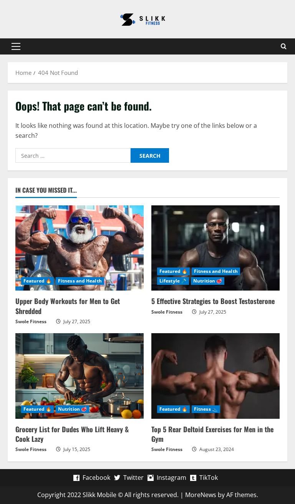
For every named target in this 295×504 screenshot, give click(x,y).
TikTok (208, 477)
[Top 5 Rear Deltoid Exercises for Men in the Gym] (215, 376)
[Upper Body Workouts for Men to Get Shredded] (79, 248)
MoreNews (200, 495)
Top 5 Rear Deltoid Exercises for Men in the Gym (212, 434)
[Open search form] (283, 46)
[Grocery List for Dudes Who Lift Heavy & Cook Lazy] (79, 376)
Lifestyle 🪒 (173, 281)
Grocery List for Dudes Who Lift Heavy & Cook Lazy (72, 434)
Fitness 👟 (206, 409)
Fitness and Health (80, 281)
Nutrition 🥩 (207, 281)
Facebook (96, 477)
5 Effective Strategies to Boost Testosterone (213, 301)
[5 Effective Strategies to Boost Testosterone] (215, 248)
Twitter (133, 477)
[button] (16, 46)
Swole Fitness (30, 321)
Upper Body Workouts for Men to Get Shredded (67, 306)
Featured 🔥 (37, 281)
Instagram (171, 477)
